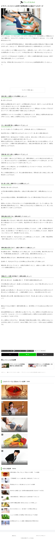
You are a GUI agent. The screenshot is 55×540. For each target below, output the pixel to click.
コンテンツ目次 (26, 90)
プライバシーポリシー (40, 535)
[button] (45, 354)
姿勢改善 (43, 350)
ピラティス (38, 350)
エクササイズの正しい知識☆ (8, 350)
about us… (14, 535)
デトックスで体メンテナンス (20, 350)
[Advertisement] (27, 76)
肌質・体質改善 (30, 350)
